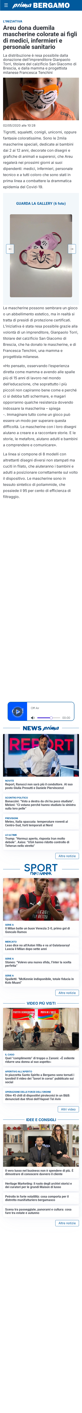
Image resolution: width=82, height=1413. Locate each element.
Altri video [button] (68, 1109)
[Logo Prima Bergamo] (41, 5)
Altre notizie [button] (67, 856)
